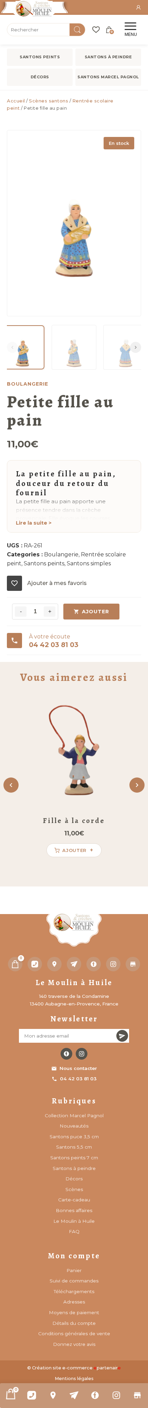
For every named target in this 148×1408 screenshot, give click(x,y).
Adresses (74, 1302)
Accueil (16, 100)
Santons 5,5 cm (74, 1147)
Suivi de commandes (74, 1280)
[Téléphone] (35, 964)
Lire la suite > (34, 523)
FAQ (74, 1231)
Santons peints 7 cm (74, 1157)
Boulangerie (61, 554)
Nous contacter (78, 1068)
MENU (131, 34)
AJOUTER (95, 611)
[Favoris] (96, 29)
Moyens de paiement (74, 1312)
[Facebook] (95, 1395)
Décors (40, 77)
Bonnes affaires (74, 1210)
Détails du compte (74, 1323)
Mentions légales (74, 1378)
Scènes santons (48, 100)
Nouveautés (74, 1126)
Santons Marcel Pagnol (108, 77)
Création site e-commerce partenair (76, 1367)
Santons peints (40, 56)
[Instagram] (116, 1395)
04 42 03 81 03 (78, 1078)
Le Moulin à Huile (74, 1221)
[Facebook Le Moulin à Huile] (66, 1054)
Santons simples (89, 563)
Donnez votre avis (74, 1344)
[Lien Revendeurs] (137, 1395)
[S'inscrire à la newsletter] (122, 1036)
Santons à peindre (108, 56)
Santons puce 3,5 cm (74, 1136)
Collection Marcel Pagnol (74, 1115)
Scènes (74, 1189)
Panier (74, 1270)
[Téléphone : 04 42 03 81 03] (31, 1395)
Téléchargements (74, 1291)
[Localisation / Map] (52, 1395)
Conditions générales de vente (74, 1333)
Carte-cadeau (74, 1199)
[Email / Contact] (73, 1395)
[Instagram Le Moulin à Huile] (81, 1054)
